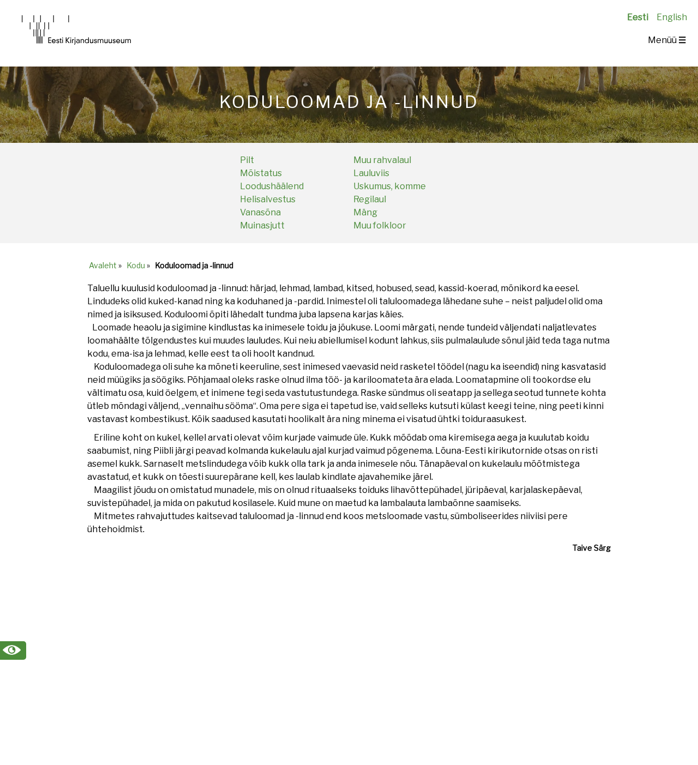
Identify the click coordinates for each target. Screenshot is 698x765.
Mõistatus (261, 173)
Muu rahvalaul (382, 160)
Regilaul (369, 199)
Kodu (136, 265)
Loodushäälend (272, 186)
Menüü (667, 40)
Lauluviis (371, 173)
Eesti (637, 17)
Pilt (247, 160)
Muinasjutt (262, 225)
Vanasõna (260, 212)
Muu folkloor (379, 225)
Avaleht (103, 265)
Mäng (365, 212)
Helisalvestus (268, 199)
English (672, 17)
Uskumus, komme (389, 186)
